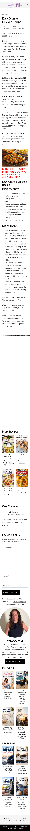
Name (6, 576)
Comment (7, 547)
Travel (9, 820)
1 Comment (20, 28)
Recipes (5, 14)
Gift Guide (19, 820)
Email (6, 585)
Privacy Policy (18, 828)
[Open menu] (4, 5)
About (7, 818)
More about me (14, 662)
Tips (24, 818)
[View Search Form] (26, 5)
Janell (5, 26)
